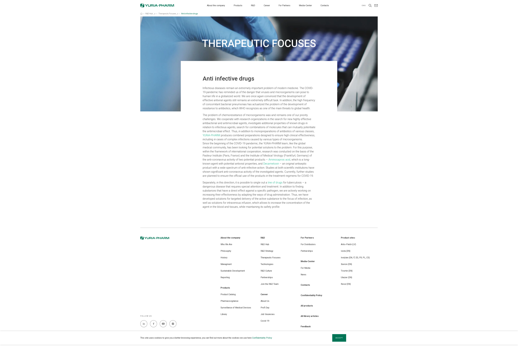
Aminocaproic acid (279, 159)
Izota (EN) (345, 251)
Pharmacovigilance (229, 301)
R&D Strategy (267, 251)
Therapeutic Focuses (270, 257)
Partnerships (267, 277)
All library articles (310, 316)
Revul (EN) (346, 284)
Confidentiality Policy (262, 338)
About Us (265, 301)
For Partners (284, 5)
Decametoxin (271, 163)
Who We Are (226, 244)
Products (238, 5)
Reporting (225, 277)
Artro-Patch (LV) (348, 244)
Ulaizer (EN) (346, 277)
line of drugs (275, 182)
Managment (226, 264)
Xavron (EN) (346, 264)
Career (267, 5)
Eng (364, 5)
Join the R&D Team (270, 284)
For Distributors (308, 244)
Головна (141, 14)
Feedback (306, 326)
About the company (216, 5)
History (224, 257)
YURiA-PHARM (211, 135)
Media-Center (305, 5)
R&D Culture (266, 271)
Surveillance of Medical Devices (236, 307)
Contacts (325, 5)
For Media (305, 268)
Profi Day (265, 307)
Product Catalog (228, 294)
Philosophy (226, 251)
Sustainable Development (233, 271)
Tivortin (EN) (346, 271)
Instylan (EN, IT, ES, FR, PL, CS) (355, 257)
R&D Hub (265, 244)
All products (307, 305)
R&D (253, 5)
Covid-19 (265, 321)
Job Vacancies (268, 314)
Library (224, 314)
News (303, 274)
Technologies (267, 264)
